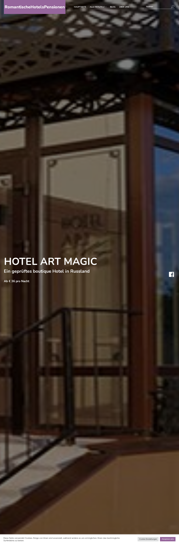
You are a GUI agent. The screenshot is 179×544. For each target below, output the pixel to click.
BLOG (113, 7)
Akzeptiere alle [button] (168, 539)
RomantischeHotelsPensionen (35, 7)
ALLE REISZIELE (97, 7)
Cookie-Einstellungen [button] (148, 539)
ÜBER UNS (124, 7)
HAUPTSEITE (80, 7)
